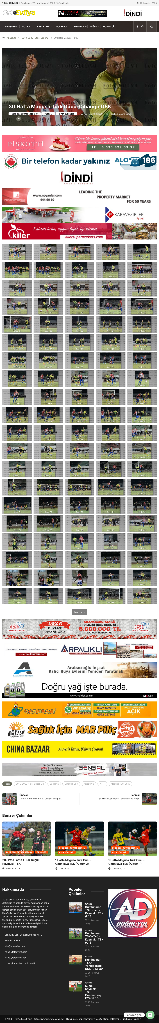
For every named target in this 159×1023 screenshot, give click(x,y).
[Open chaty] (150, 1015)
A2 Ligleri (141, 852)
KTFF (102, 783)
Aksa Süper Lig (60, 852)
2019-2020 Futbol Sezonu (35, 37)
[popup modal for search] (152, 26)
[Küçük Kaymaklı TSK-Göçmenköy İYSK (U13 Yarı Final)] (75, 986)
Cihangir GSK (71, 783)
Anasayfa (11, 26)
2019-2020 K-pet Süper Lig (30, 783)
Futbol (26, 26)
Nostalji (108, 26)
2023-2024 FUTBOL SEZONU (66, 848)
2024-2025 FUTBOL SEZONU (119, 852)
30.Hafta (54, 783)
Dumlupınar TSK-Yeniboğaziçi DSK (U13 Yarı (94, 964)
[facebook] (137, 26)
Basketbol (43, 26)
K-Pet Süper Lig (66, 114)
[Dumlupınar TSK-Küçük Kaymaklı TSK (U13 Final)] (75, 907)
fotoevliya (89, 783)
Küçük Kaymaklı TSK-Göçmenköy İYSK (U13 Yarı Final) (47, 3)
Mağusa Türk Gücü (120, 783)
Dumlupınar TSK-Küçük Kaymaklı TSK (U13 (94, 911)
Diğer (93, 26)
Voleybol (62, 26)
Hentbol (79, 26)
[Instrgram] (142, 26)
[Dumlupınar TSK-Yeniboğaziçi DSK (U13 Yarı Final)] (75, 960)
